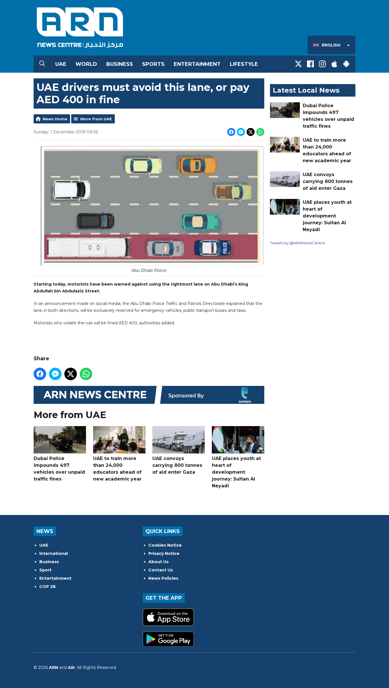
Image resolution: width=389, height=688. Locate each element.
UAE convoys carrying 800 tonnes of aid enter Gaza (177, 465)
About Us (158, 561)
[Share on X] (251, 132)
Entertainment (197, 64)
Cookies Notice (165, 545)
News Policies (163, 578)
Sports (153, 64)
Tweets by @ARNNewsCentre (297, 243)
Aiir (71, 667)
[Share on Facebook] (231, 132)
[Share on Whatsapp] (260, 132)
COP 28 (47, 586)
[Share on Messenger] (241, 132)
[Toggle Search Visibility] (42, 64)
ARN (53, 667)
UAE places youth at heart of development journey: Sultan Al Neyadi (236, 472)
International (53, 553)
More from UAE (96, 119)
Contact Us (160, 570)
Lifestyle (244, 64)
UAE (60, 64)
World (86, 64)
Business (119, 64)
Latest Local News (306, 90)
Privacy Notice (163, 553)
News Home (55, 119)
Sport (45, 570)
